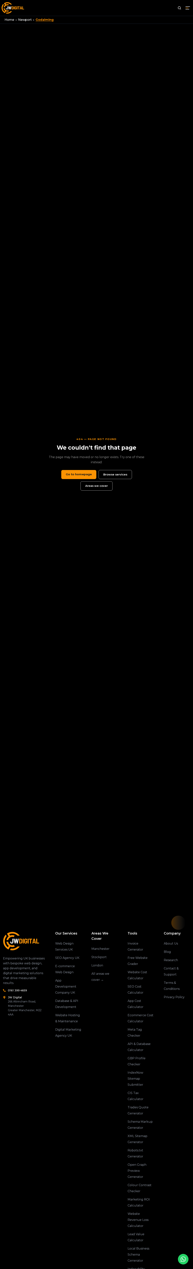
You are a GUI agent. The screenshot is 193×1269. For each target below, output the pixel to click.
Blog (167, 952)
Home (9, 20)
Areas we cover (96, 486)
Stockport (99, 957)
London (97, 965)
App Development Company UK (65, 986)
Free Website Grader (138, 961)
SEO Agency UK (67, 958)
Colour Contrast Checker (140, 1188)
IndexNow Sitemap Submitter (135, 1078)
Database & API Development (66, 1004)
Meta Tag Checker (135, 1032)
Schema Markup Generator (140, 1125)
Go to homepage (79, 474)
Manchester (100, 949)
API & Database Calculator (139, 1047)
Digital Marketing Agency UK (68, 1032)
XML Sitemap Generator (137, 1139)
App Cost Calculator (135, 1004)
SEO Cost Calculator (135, 989)
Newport (25, 20)
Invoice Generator (135, 946)
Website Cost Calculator (137, 975)
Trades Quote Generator (138, 1110)
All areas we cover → (100, 977)
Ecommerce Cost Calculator (140, 1018)
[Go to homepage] (13, 8)
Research (171, 960)
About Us (171, 943)
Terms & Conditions (172, 986)
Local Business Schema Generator (138, 1254)
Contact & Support (171, 971)
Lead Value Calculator (136, 1237)
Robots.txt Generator (135, 1153)
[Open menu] (187, 8)
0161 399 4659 (17, 990)
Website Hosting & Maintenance (67, 1018)
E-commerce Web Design (65, 969)
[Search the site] (179, 8)
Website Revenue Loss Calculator (138, 1220)
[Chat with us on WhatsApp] (183, 1259)
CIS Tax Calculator (135, 1096)
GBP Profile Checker (137, 1061)
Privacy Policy (174, 997)
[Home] (24, 941)
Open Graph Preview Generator (137, 1171)
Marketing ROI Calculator (139, 1202)
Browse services (115, 474)
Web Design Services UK (64, 946)
